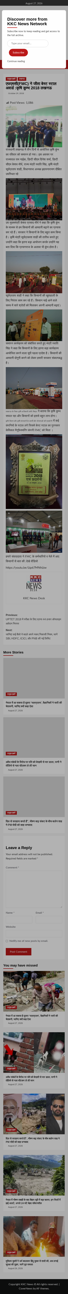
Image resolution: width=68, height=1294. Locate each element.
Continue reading (16, 61)
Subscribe (18, 52)
